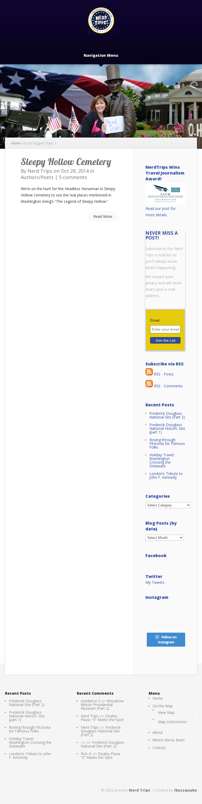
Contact (159, 747)
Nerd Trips (40, 171)
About (158, 732)
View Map (166, 712)
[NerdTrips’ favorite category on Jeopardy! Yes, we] (176, 610)
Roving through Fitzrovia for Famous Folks (167, 443)
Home (16, 143)
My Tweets (154, 582)
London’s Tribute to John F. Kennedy (166, 475)
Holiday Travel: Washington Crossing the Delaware (161, 460)
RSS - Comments (168, 385)
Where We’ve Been (169, 739)
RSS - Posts (163, 374)
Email (154, 320)
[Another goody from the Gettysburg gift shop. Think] (154, 623)
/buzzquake (185, 790)
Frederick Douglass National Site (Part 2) (167, 415)
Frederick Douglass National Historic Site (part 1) (167, 428)
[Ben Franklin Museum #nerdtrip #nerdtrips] (154, 610)
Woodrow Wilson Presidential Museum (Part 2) (102, 704)
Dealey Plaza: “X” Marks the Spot (102, 717)
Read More (102, 216)
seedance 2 (90, 700)
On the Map (163, 705)
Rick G (86, 753)
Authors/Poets (37, 177)
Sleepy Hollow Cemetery (66, 161)
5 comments (73, 177)
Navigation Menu (101, 56)
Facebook (156, 555)
